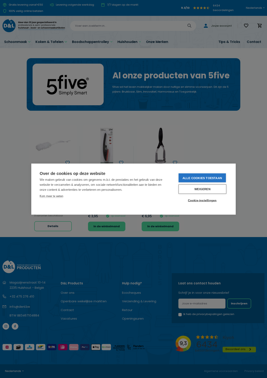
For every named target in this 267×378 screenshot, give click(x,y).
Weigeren (202, 189)
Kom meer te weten (51, 195)
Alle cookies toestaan (202, 178)
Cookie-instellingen (202, 200)
